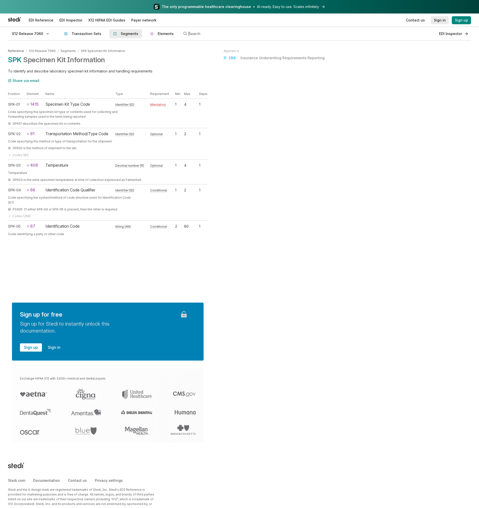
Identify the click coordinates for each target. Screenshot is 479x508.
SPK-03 (14, 165)
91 (32, 133)
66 (32, 189)
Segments (68, 51)
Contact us (77, 480)
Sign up (31, 347)
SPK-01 (14, 104)
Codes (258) (21, 216)
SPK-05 (14, 226)
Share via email (25, 80)
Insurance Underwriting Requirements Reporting (277, 58)
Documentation (46, 480)
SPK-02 (14, 134)
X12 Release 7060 (42, 51)
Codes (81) (20, 155)
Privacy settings (109, 480)
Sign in (54, 347)
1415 (34, 104)
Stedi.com (16, 480)
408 (34, 165)
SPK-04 (14, 190)
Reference (16, 51)
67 (32, 226)
